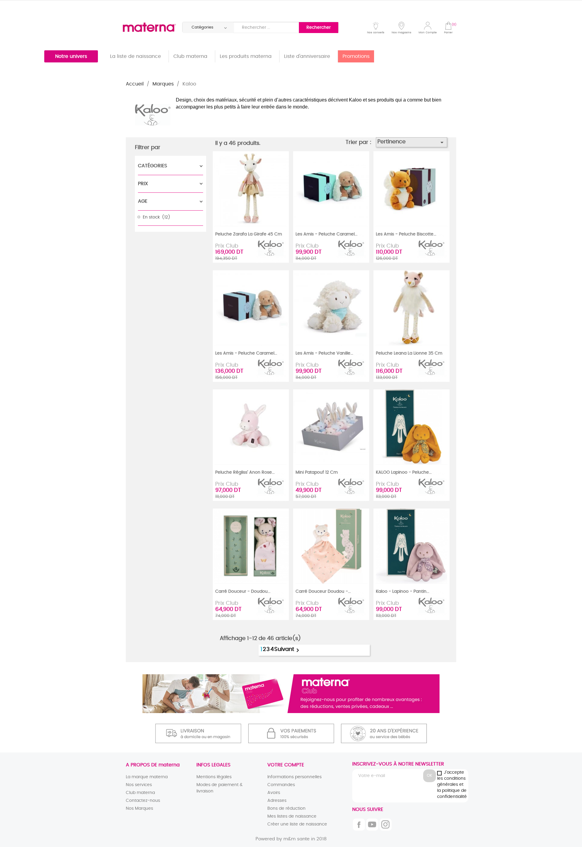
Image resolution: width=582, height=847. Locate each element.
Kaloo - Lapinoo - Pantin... (402, 591)
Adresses (276, 801)
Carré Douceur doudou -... (323, 591)
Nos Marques (139, 808)
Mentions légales (214, 777)
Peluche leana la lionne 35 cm (409, 353)
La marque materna (147, 777)
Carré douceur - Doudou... (242, 591)
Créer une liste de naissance (297, 824)
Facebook (359, 825)
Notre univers (71, 56)
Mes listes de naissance (291, 816)
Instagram (386, 825)
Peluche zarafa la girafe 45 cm (248, 234)
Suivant (287, 650)
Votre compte (285, 764)
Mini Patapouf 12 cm (317, 472)
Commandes (281, 785)
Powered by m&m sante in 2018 (291, 839)
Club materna (190, 56)
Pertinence (411, 142)
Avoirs (273, 793)
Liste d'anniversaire (307, 56)
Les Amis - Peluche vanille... (324, 353)
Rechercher (318, 27)
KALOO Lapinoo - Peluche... (404, 472)
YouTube (372, 825)
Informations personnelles (294, 777)
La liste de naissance (135, 56)
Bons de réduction (286, 808)
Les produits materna (246, 56)
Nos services (139, 785)
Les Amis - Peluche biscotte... (406, 234)
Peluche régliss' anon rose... (245, 472)
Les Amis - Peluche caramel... (326, 234)
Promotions (356, 56)
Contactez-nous (143, 801)
